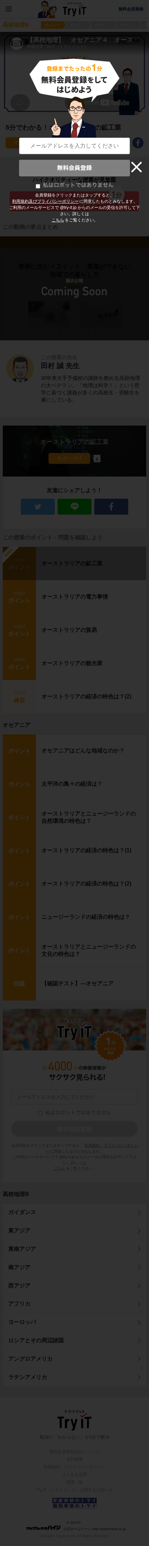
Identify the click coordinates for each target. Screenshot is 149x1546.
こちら (58, 220)
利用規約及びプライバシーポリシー (45, 201)
